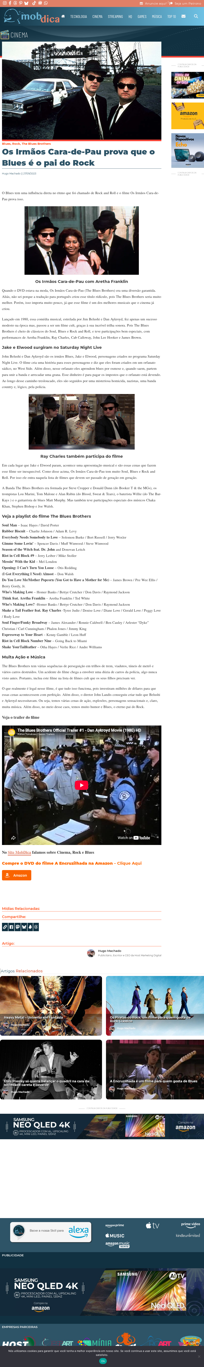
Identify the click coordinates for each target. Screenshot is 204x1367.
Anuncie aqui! (156, 3)
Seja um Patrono (188, 3)
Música (157, 16)
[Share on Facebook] (11, 927)
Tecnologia (78, 16)
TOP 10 (171, 16)
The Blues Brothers (36, 144)
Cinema (97, 16)
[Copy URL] (5, 927)
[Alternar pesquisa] (196, 16)
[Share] (24, 927)
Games (142, 16)
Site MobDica (19, 852)
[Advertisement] (102, 1177)
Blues (6, 144)
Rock (16, 144)
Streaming (115, 16)
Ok (103, 1361)
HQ (130, 16)
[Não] (199, 1356)
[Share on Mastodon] (18, 927)
